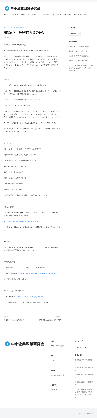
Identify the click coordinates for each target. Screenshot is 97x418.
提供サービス (57, 14)
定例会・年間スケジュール (29, 14)
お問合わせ (67, 14)
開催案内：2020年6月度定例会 (15, 320)
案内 (24, 27)
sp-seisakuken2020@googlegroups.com (30, 296)
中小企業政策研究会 (87, 413)
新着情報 (19, 27)
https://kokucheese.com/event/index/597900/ (40, 273)
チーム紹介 (46, 14)
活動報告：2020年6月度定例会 (50, 320)
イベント (6, 27)
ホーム (6, 14)
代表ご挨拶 (14, 14)
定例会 (13, 27)
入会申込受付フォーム (81, 14)
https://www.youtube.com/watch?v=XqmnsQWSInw (22, 221)
